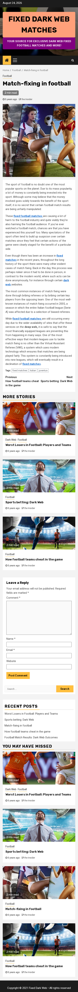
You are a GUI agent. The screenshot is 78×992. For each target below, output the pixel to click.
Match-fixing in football (18, 725)
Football (7, 76)
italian (33, 370)
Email (10, 650)
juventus (43, 370)
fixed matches (31, 364)
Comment (13, 597)
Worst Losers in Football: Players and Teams (38, 445)
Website (11, 661)
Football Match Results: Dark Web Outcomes (31, 737)
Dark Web (10, 439)
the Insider (27, 99)
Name (10, 638)
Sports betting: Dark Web (57, 379)
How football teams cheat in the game (22, 381)
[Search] (72, 60)
